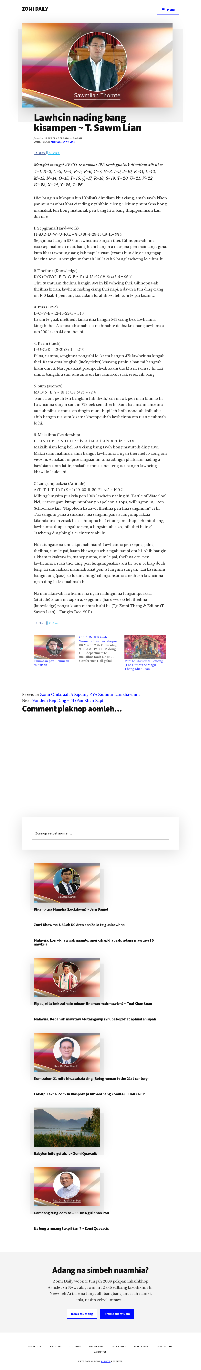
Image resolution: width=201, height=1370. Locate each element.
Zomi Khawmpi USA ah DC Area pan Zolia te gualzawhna (79, 924)
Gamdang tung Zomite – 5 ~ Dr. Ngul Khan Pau (71, 1212)
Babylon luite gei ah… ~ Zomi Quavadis (65, 1153)
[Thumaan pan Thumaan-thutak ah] (54, 647)
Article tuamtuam (117, 1314)
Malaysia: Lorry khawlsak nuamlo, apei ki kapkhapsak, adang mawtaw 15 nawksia (94, 942)
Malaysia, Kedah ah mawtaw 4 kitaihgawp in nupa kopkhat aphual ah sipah (95, 1019)
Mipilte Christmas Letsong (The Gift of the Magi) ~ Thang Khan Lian (143, 665)
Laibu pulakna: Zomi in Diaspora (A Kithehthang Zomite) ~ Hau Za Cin (89, 1093)
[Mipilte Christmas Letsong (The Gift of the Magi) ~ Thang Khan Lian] (145, 647)
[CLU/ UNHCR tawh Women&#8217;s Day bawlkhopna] (101, 649)
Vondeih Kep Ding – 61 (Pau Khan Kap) (67, 701)
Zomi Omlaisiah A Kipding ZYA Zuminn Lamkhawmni (90, 694)
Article (56, 141)
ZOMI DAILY (35, 8)
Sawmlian (68, 141)
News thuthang (82, 1314)
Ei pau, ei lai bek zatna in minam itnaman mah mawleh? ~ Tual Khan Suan (93, 1003)
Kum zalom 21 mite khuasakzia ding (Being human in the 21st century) (91, 1078)
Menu (171, 9)
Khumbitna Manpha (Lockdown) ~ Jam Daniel (71, 909)
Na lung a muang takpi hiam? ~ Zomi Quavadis (71, 1228)
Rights (106, 1361)
